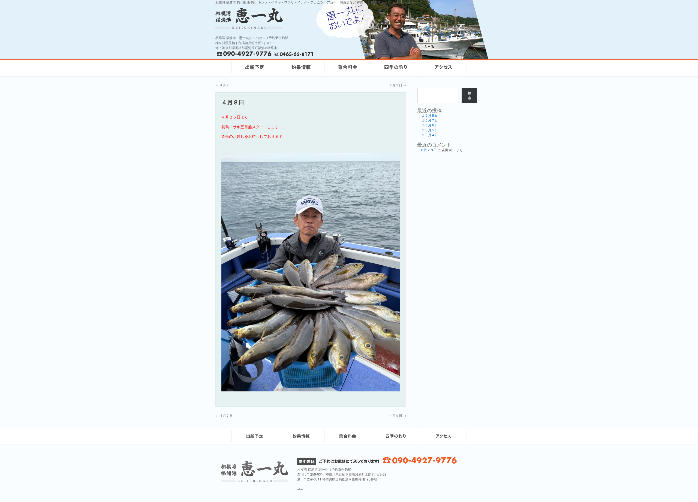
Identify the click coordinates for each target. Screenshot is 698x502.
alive (300, 489)
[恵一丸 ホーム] (286, 18)
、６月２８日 (427, 150)
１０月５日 (430, 130)
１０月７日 (430, 120)
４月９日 (397, 85)
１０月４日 (430, 135)
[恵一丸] (254, 480)
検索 (469, 95)
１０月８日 (430, 115)
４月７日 (224, 85)
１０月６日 (430, 125)
